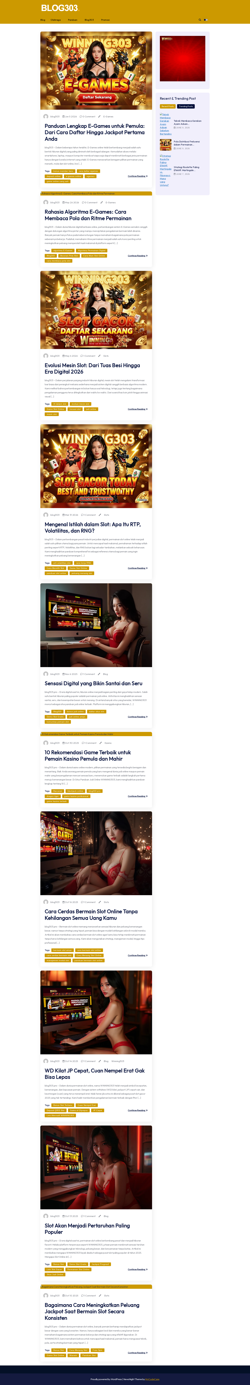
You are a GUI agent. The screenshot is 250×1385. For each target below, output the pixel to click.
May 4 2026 (71, 355)
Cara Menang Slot (78, 1350)
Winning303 (117, 1061)
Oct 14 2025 (71, 1061)
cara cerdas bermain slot (59, 955)
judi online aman (77, 717)
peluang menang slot (82, 573)
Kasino (108, 742)
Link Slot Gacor (54, 1269)
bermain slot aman (62, 950)
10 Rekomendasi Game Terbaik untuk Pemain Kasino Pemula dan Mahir (88, 755)
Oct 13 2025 (71, 1216)
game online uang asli (57, 181)
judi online (91, 409)
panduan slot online (56, 573)
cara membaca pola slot (58, 261)
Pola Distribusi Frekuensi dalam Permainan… (187, 143)
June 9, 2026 (182, 127)
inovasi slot (75, 409)
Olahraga (56, 19)
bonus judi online (75, 711)
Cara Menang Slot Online (89, 955)
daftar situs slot (96, 711)
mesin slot (52, 414)
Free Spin (97, 1350)
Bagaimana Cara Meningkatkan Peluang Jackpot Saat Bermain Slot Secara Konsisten (92, 1311)
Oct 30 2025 (72, 742)
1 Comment (89, 355)
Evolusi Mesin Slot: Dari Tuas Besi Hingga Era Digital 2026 (92, 368)
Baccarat (57, 791)
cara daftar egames (88, 171)
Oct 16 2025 (71, 902)
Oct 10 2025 (71, 1295)
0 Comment (88, 116)
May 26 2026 (72, 202)
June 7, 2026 (182, 174)
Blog (42, 19)
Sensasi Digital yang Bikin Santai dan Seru (93, 683)
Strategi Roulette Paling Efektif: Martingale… (186, 169)
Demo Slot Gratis (55, 717)
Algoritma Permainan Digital (91, 250)
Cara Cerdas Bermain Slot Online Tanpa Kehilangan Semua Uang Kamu (91, 914)
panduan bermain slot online (89, 960)
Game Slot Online (55, 409)
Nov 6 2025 (71, 674)
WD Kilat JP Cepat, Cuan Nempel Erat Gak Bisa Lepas (95, 1073)
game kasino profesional (76, 796)
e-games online (73, 176)
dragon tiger (53, 796)
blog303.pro (95, 791)
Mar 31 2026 (71, 514)
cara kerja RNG (83, 563)
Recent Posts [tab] (168, 106)
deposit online (53, 176)
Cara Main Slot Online (94, 256)
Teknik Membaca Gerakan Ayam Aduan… (187, 122)
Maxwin (73, 1355)
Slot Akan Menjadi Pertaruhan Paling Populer (87, 1228)
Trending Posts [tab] (186, 106)
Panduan (72, 19)
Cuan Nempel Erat (87, 1105)
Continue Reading (137, 176)
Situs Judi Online (55, 1274)
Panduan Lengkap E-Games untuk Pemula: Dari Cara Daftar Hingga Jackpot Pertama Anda (95, 132)
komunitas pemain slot (58, 722)
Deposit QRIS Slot (56, 1110)
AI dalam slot (59, 404)
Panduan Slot (89, 1355)
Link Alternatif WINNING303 (60, 1115)
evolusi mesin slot (80, 404)
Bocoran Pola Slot (69, 256)
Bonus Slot (58, 1264)
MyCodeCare (152, 1379)
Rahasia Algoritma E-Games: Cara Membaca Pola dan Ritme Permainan (88, 214)
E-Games (108, 116)
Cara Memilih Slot (55, 568)
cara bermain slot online (89, 950)
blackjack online (75, 791)
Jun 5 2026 (71, 116)
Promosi (105, 19)
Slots (106, 355)
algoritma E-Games (62, 250)
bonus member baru (63, 171)
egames (90, 176)
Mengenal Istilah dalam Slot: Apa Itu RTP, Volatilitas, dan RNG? (93, 527)
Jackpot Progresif (100, 1264)
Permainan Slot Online (78, 1269)
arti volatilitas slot (62, 563)
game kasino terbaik (57, 801)
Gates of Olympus (79, 1110)
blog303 (55, 116)
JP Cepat (97, 1110)
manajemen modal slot (58, 960)
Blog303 (89, 19)
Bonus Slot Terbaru (62, 1105)
